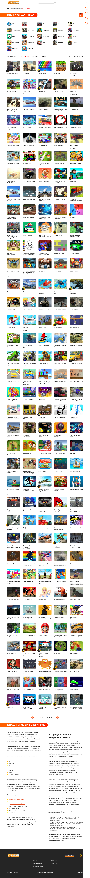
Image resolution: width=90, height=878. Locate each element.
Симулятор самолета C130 (60, 346)
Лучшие (35, 56)
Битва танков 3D (74, 671)
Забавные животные (28, 399)
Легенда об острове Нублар (13, 472)
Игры (8, 8)
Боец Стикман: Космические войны (28, 490)
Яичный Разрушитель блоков (44, 672)
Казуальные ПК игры (38, 866)
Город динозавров (28, 309)
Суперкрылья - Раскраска (42, 292)
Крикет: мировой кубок (76, 489)
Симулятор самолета (29, 290)
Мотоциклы (31, 42)
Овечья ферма (27, 453)
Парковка (60, 30)
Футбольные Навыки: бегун (13, 346)
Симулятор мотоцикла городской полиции (29, 364)
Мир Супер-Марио (43, 635)
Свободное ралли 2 (59, 617)
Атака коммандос (75, 599)
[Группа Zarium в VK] (81, 855)
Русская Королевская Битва (60, 706)
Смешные (76, 24)
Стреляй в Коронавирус (26, 436)
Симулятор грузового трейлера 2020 (76, 400)
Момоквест (57, 653)
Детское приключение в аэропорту (13, 582)
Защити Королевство (29, 635)
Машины (45, 24)
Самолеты (30, 48)
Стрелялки (31, 30)
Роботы (75, 42)
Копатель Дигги (11, 563)
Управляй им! (58, 326)
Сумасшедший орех (13, 489)
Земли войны (58, 471)
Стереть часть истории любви (42, 600)
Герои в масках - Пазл (44, 453)
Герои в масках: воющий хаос (58, 690)
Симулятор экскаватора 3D (58, 528)
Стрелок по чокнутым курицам (29, 652)
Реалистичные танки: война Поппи (76, 346)
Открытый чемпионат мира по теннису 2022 (13, 546)
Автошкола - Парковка (60, 363)
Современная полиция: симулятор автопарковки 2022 (29, 473)
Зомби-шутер (42, 471)
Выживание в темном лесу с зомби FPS (76, 510)
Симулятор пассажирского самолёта (27, 329)
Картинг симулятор (59, 453)
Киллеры (14, 48)
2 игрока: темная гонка (75, 436)
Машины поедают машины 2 (59, 490)
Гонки (29, 24)
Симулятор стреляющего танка (59, 564)
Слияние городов (28, 581)
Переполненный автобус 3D (12, 400)
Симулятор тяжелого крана (13, 436)
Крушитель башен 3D (29, 689)
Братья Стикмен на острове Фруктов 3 (44, 382)
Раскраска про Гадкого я (74, 618)
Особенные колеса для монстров (43, 510)
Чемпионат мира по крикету (44, 690)
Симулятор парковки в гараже (60, 670)
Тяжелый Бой (74, 309)
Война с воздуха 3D (59, 381)
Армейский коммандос (73, 291)
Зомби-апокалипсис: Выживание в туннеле (60, 310)
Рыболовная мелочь (60, 581)
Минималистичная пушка (28, 672)
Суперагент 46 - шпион (11, 310)
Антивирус (10, 706)
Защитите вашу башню (11, 454)
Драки (74, 36)
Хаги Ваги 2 (73, 453)
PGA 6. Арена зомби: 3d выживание (13, 600)
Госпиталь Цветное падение (44, 708)
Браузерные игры (16, 8)
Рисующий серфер (43, 345)
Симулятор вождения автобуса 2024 (60, 400)
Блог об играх (54, 863)
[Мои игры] (77, 2)
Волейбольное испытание (11, 328)
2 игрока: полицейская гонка (13, 510)
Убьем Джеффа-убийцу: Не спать (75, 546)
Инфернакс (41, 399)
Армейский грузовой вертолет (13, 364)
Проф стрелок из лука (29, 528)
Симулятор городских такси (76, 363)
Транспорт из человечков (74, 418)
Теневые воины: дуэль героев (29, 600)
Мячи (13, 36)
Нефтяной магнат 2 (75, 471)
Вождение (60, 24)
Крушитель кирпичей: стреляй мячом (29, 564)
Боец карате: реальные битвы (27, 708)
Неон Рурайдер (74, 689)
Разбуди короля (74, 327)
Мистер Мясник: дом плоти (13, 690)
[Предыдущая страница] (32, 717)
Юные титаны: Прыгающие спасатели (27, 383)
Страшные (61, 36)
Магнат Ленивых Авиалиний (27, 618)
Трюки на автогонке (44, 545)
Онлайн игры (54, 860)
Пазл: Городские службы (43, 436)
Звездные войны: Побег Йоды (28, 418)
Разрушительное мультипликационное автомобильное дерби (76, 583)
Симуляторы (16, 30)
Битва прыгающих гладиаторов (12, 672)
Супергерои (46, 36)
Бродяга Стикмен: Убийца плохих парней (43, 653)
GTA (44, 42)
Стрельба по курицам (44, 528)
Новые (43, 56)
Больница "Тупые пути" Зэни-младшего (13, 418)
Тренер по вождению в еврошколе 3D (76, 636)
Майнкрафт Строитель (41, 416)
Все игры (35, 860)
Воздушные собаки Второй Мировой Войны (43, 489)
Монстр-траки (31, 36)
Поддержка (80, 872)
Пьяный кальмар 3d (75, 528)
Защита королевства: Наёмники (60, 545)
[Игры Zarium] (13, 2)
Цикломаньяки (42, 327)
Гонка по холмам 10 (13, 381)
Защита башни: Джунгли (27, 346)
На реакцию (15, 42)
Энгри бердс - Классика (58, 510)
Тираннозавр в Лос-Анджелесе (59, 600)
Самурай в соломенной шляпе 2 (44, 618)
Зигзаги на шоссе (75, 563)
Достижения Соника (28, 510)
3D (13, 24)
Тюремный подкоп (12, 291)
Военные (60, 42)
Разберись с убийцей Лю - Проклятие (13, 618)
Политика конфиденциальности (45, 872)
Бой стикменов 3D (59, 417)
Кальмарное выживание (57, 436)
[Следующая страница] (57, 717)
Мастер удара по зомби (12, 636)
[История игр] (82, 2)
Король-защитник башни (43, 364)
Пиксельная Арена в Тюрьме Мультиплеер (76, 708)
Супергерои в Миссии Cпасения (44, 564)
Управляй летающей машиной (13, 527)
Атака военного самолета (11, 654)
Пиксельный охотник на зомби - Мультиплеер (29, 547)
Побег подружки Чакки (76, 381)
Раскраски (46, 30)
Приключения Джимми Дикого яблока (60, 636)
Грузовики (76, 30)
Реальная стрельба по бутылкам (44, 582)
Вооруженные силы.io (44, 309)
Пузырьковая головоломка (16, 799)
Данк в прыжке (74, 653)
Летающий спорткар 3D (60, 292)
